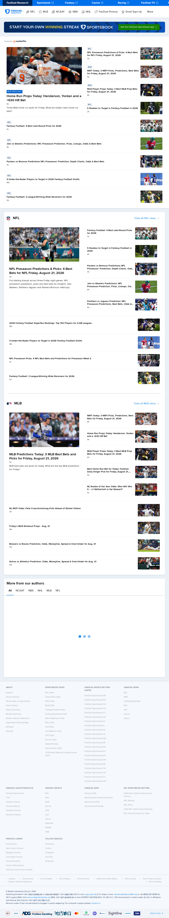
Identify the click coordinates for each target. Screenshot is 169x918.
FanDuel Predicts (13, 815)
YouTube (49, 857)
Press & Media (155, 882)
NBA (75, 12)
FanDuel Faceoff (13, 811)
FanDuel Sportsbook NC (95, 747)
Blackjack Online (13, 853)
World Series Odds (53, 748)
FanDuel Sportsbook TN (95, 768)
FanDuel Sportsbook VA (95, 773)
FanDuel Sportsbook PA (94, 764)
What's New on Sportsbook (18, 701)
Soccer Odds (51, 740)
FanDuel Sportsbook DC (95, 717)
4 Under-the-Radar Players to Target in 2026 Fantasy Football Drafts (43, 179)
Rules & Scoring (13, 710)
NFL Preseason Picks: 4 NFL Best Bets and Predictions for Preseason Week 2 (50, 358)
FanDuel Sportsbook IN (94, 730)
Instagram (49, 853)
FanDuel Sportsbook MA (95, 738)
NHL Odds (49, 723)
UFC (126, 710)
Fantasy (69, 3)
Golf (47, 815)
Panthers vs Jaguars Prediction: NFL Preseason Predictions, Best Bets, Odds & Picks (109, 304)
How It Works (12, 706)
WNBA (48, 828)
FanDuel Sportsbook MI (94, 743)
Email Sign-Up (134, 12)
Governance (27, 879)
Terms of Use (130, 879)
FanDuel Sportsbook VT (95, 777)
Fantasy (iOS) (90, 793)
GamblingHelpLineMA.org (125, 894)
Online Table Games (15, 865)
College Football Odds (55, 710)
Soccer (127, 714)
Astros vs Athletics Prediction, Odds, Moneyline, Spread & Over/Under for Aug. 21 (52, 561)
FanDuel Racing (13, 806)
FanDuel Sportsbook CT (95, 713)
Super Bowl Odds (53, 697)
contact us (95, 903)
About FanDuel (12, 697)
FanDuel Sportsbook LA (94, 734)
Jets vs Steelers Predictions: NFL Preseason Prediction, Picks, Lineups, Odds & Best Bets (54, 144)
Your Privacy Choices (152, 879)
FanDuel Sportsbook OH (95, 760)
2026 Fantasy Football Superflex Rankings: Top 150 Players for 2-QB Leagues (50, 323)
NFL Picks (128, 805)
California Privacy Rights (107, 879)
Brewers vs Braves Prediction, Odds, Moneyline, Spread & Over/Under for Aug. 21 (52, 544)
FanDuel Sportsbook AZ (95, 700)
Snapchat (49, 861)
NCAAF (60, 12)
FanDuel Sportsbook (15, 793)
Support (9, 693)
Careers (12, 879)
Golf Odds (49, 727)
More (150, 12)
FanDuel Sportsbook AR (95, 696)
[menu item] (13, 8)
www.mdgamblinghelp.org (39, 897)
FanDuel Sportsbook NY (95, 756)
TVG (8, 798)
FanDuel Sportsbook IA (94, 721)
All (10, 590)
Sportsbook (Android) (93, 806)
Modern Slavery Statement (18, 718)
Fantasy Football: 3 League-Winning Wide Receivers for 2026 (39, 197)
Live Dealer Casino (14, 857)
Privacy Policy (83, 879)
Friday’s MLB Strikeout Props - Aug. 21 (29, 526)
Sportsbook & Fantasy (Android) (98, 798)
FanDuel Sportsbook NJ (95, 751)
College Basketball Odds (56, 714)
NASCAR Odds (51, 744)
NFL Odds (49, 693)
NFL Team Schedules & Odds (137, 814)
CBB (47, 832)
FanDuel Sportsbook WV (95, 781)
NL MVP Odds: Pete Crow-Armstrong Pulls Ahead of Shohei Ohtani (45, 508)
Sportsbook (44, 3)
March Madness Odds (55, 718)
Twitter (48, 848)
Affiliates (10, 727)
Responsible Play (13, 714)
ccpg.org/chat (90, 894)
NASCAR (49, 823)
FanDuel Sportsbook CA (95, 704)
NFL (32, 12)
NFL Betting (129, 801)
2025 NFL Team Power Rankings (138, 809)
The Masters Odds (53, 731)
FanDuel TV (148, 3)
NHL (88, 12)
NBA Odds (50, 701)
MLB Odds (49, 706)
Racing (122, 3)
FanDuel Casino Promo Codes (19, 870)
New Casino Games (14, 848)
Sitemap (9, 731)
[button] (139, 27)
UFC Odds (49, 736)
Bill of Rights (64, 879)
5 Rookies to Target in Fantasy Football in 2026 (112, 108)
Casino (96, 3)
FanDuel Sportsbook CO (95, 709)
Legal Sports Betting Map (17, 723)
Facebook (49, 844)
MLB (45, 12)
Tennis (48, 819)
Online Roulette (13, 861)
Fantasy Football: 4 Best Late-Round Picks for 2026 (34, 126)
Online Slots (11, 844)
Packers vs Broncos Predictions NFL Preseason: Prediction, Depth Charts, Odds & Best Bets (55, 161)
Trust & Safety (46, 879)
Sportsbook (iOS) (91, 802)
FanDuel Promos (108, 12)
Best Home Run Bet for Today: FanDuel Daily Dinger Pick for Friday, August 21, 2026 (108, 472)
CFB (47, 811)
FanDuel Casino (13, 802)
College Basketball (132, 701)
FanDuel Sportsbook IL (94, 726)
